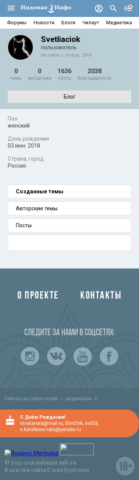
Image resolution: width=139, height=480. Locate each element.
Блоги (68, 22)
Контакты (101, 296)
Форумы (17, 22)
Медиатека (119, 22)
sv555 (91, 423)
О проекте (38, 296)
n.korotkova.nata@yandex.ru (50, 429)
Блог (70, 97)
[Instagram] (30, 356)
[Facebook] (109, 356)
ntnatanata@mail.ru (41, 423)
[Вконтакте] (56, 356)
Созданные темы (39, 191)
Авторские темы (37, 208)
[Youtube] (82, 356)
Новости (44, 22)
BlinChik (74, 423)
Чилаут (90, 22)
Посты (24, 225)
